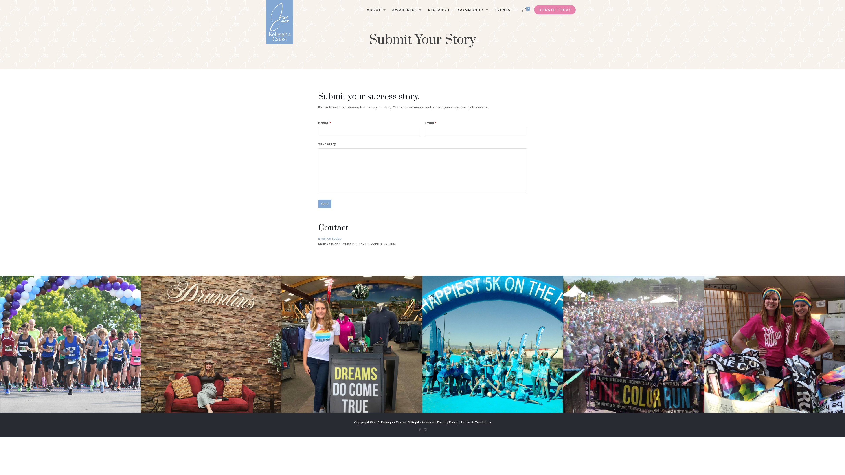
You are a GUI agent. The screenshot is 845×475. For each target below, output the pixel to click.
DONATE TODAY (554, 9)
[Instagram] (425, 430)
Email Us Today (329, 238)
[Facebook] (419, 430)
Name (324, 123)
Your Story (327, 144)
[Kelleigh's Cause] (279, 22)
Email (430, 123)
